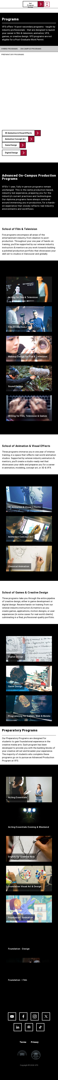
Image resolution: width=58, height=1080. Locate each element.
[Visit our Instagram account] (35, 1016)
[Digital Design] (29, 648)
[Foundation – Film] (29, 971)
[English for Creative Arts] (29, 848)
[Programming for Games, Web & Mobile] (29, 708)
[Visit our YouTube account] (12, 1016)
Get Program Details (30, 5)
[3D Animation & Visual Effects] (29, 499)
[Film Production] (29, 319)
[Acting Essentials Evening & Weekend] (29, 819)
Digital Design (11, 153)
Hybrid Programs (9, 49)
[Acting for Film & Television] (29, 289)
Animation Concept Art (15, 139)
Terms (23, 1042)
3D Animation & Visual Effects (18, 133)
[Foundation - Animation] (29, 909)
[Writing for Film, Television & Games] (29, 408)
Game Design (11, 145)
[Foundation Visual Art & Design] (29, 878)
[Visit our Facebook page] (23, 1016)
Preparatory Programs (12, 54)
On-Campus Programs (30, 49)
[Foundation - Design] (29, 940)
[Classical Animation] (29, 558)
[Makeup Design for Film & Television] (29, 348)
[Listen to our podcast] (29, 1027)
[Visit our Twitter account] (46, 1016)
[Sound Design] (29, 378)
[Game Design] (29, 678)
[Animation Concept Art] (29, 528)
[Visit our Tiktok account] (40, 1027)
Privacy (34, 1042)
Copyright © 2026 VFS (29, 1065)
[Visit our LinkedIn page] (18, 1027)
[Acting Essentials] (29, 789)
